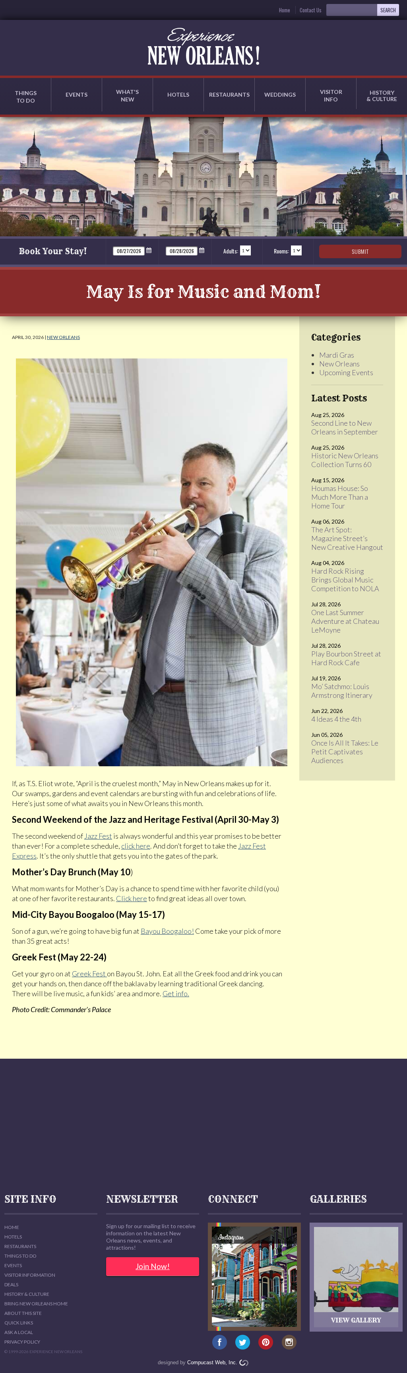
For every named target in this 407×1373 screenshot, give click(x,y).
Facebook (219, 1343)
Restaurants (229, 94)
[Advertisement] (203, 1126)
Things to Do (26, 97)
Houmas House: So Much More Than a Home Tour (339, 497)
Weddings (280, 94)
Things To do (20, 1256)
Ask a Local (18, 1332)
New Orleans (63, 337)
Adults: (230, 251)
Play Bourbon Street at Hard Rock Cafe (346, 658)
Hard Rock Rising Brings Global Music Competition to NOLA (345, 580)
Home (284, 10)
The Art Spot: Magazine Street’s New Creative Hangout (347, 538)
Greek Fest (89, 973)
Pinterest (266, 1343)
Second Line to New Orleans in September (344, 427)
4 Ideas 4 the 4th (336, 719)
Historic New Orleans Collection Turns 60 (344, 460)
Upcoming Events (346, 372)
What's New (127, 95)
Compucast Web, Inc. (212, 1362)
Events (76, 94)
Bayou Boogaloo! (167, 931)
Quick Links (18, 1323)
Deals (11, 1284)
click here (135, 845)
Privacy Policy (22, 1342)
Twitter (242, 1343)
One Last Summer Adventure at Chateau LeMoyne (345, 621)
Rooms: (281, 251)
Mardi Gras (336, 355)
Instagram (289, 1343)
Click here (131, 898)
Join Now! (153, 1266)
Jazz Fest (98, 836)
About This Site (23, 1313)
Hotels (178, 94)
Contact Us (311, 10)
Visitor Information (29, 1275)
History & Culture (381, 95)
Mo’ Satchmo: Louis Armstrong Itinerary (341, 690)
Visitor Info (331, 95)
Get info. (176, 993)
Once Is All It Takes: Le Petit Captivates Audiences (344, 751)
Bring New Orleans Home (36, 1304)
